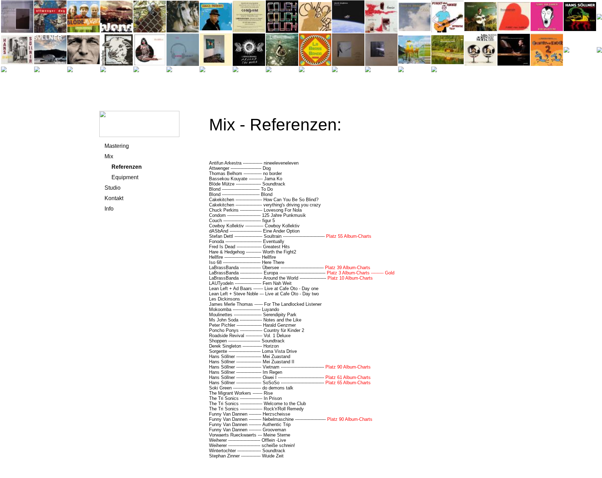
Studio (113, 188)
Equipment (124, 177)
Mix (109, 156)
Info (109, 209)
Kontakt (114, 198)
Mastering (117, 146)
